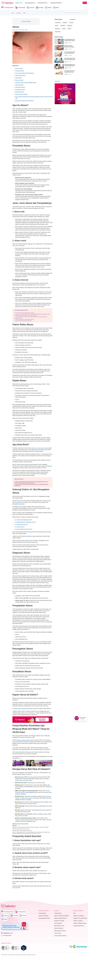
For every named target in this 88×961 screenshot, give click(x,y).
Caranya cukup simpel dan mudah (23, 780)
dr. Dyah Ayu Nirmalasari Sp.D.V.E (23, 519)
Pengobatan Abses (20, 87)
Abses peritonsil (19, 269)
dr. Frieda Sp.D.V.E (19, 526)
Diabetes (65, 22)
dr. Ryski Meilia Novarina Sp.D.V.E (23, 529)
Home (12, 12)
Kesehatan (18, 12)
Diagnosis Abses (19, 84)
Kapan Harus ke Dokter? (21, 94)
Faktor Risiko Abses (20, 75)
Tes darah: (18, 595)
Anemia (63, 28)
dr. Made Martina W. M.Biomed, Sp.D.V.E (25, 522)
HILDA (32, 737)
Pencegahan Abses (20, 89)
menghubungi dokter (31, 536)
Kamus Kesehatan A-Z (30, 2)
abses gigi (14, 245)
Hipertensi (57, 28)
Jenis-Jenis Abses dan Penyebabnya (24, 73)
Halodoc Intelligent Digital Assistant (25, 740)
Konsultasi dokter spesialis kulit (20, 708)
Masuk (84, 2)
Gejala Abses (18, 77)
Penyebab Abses (19, 70)
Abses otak (18, 303)
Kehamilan (63, 25)
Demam (17, 399)
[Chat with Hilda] (80, 718)
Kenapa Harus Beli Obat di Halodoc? (24, 100)
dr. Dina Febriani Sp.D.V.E (21, 524)
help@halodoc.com (7, 933)
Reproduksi (57, 31)
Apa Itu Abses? (19, 68)
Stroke (56, 25)
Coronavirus (58, 22)
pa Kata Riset (19, 80)
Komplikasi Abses (19, 92)
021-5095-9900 (6, 935)
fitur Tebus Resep (32, 777)
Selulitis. (17, 634)
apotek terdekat (45, 810)
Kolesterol (69, 25)
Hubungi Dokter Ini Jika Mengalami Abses (25, 82)
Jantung (71, 22)
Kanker (69, 28)
